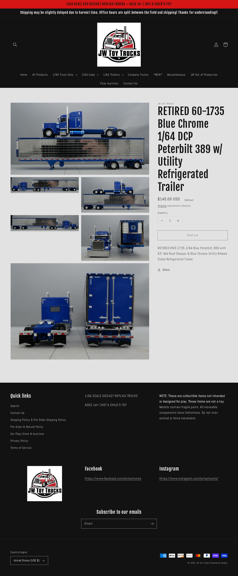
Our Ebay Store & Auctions (27, 434)
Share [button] (166, 269)
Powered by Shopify (219, 563)
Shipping (162, 205)
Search (14, 406)
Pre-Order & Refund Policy (26, 427)
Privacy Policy (19, 441)
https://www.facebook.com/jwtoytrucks (113, 478)
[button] (15, 44)
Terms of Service (21, 448)
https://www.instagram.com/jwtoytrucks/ (188, 478)
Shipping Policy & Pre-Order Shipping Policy (38, 420)
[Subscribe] (152, 523)
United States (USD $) (26, 560)
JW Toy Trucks (202, 563)
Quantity (162, 213)
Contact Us (17, 413)
